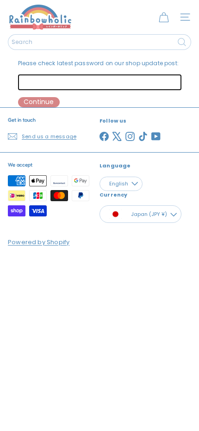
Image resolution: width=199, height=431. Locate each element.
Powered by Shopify (38, 242)
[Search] (182, 42)
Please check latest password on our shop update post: (98, 63)
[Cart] (163, 17)
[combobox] (99, 42)
